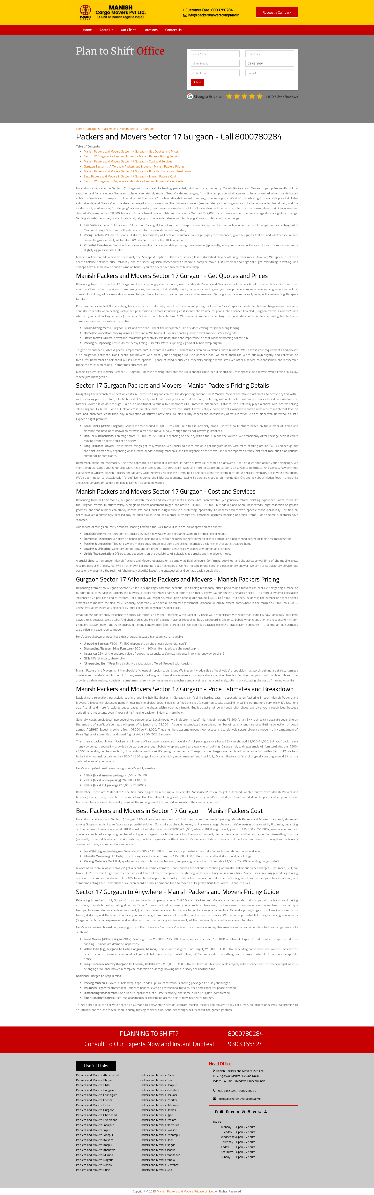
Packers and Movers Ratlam (157, 1119)
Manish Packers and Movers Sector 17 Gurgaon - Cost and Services (128, 161)
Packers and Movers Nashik (94, 1164)
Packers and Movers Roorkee (158, 1100)
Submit (197, 82)
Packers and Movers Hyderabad (96, 1119)
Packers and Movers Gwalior (157, 1130)
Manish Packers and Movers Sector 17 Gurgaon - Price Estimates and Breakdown (137, 171)
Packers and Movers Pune (93, 1169)
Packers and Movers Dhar (156, 1140)
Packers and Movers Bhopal (94, 1080)
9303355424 (245, 1044)
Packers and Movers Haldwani (159, 1105)
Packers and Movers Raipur (157, 1075)
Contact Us (173, 29)
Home (87, 29)
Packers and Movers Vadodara (159, 1090)
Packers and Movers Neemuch (159, 1125)
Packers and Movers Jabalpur (95, 1125)
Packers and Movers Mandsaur (159, 1155)
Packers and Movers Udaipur (157, 1085)
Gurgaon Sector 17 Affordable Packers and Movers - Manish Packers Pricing (134, 166)
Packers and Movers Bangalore (96, 1090)
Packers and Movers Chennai (94, 1100)
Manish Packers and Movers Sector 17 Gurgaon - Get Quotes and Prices (131, 151)
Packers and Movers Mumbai (95, 1155)
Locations (151, 29)
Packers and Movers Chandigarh (96, 1095)
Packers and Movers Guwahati (159, 1164)
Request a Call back (277, 12)
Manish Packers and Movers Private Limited (185, 1191)
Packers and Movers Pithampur (159, 1134)
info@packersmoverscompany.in (240, 1098)
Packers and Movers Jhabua (157, 1149)
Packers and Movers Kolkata (94, 1140)
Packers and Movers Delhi (93, 1105)
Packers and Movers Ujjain (156, 1115)
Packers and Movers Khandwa (95, 1149)
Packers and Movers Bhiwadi (158, 1095)
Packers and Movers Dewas (157, 1110)
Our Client (128, 29)
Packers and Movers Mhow (157, 1159)
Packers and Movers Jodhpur (94, 1134)
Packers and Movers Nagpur (94, 1159)
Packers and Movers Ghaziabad (96, 1115)
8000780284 (245, 1033)
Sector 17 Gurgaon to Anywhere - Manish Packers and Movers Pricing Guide (133, 181)
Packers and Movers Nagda (157, 1144)
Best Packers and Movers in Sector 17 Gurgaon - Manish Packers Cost (130, 176)
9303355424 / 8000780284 (237, 1090)
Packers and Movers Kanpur (94, 1144)
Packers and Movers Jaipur (93, 1130)
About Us (106, 29)
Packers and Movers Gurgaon (95, 1110)
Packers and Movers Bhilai (93, 1085)
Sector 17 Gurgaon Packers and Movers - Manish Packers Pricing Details (131, 156)
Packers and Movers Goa (155, 1169)
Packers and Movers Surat (156, 1080)
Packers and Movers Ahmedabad (97, 1075)
